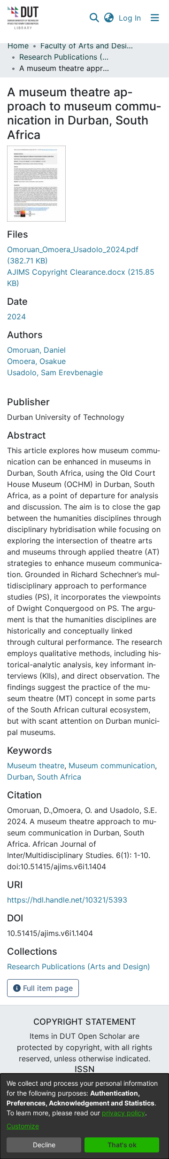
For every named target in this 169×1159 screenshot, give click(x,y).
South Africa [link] (59, 776)
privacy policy (123, 1113)
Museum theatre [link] (35, 765)
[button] (94, 17)
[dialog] (84, 1116)
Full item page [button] (47, 988)
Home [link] (18, 45)
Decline (44, 1145)
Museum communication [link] (112, 765)
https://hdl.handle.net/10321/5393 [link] (67, 899)
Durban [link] (20, 776)
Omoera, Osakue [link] (36, 361)
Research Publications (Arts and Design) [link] (66, 57)
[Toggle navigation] (155, 18)
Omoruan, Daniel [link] (36, 350)
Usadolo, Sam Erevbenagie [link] (55, 372)
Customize (23, 1126)
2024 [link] (16, 316)
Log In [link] (130, 18)
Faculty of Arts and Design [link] (87, 45)
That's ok (122, 1145)
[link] (78, 966)
